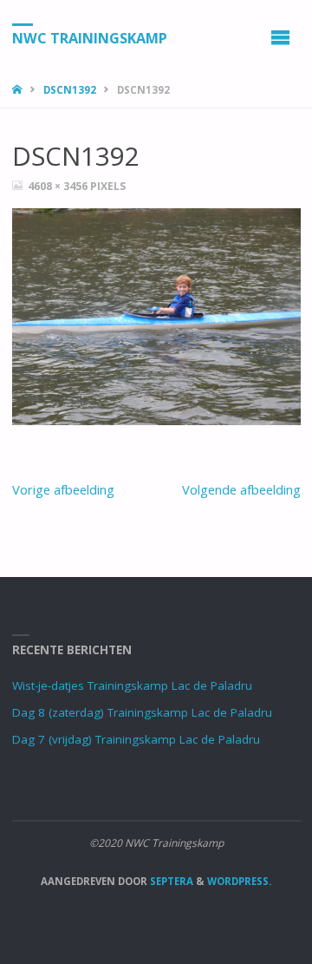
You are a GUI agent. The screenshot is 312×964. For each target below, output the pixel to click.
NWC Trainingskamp (89, 37)
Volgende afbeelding (241, 489)
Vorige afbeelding (63, 489)
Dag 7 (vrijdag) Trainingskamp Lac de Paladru (136, 739)
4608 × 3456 (59, 186)
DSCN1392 (69, 89)
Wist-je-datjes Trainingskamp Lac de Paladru (132, 685)
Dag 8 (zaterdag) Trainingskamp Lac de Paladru (142, 712)
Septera (170, 881)
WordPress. (239, 881)
